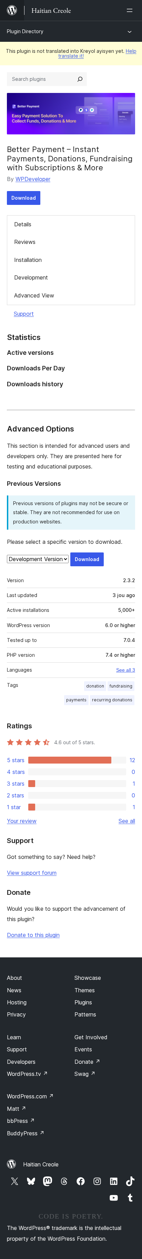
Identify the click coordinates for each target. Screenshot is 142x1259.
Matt (16, 1108)
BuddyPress (25, 1133)
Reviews (25, 241)
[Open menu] (131, 10)
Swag (84, 1073)
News (14, 990)
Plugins (83, 1002)
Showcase (87, 977)
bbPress (21, 1120)
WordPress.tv (27, 1073)
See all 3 (125, 670)
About (14, 977)
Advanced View (34, 295)
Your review (22, 820)
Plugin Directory (25, 31)
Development (31, 277)
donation (95, 686)
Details (22, 224)
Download (23, 198)
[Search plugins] (80, 79)
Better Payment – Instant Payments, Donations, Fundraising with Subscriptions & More (70, 158)
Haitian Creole (41, 1164)
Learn (14, 1037)
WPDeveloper (33, 179)
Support (24, 313)
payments (76, 699)
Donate (87, 1061)
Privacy (16, 1014)
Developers (21, 1061)
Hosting (17, 1002)
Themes (84, 990)
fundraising (121, 686)
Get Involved (91, 1037)
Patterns (85, 1014)
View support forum (32, 872)
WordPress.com (30, 1096)
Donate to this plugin (33, 934)
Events (83, 1049)
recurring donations (112, 699)
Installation (28, 259)
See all (127, 820)
